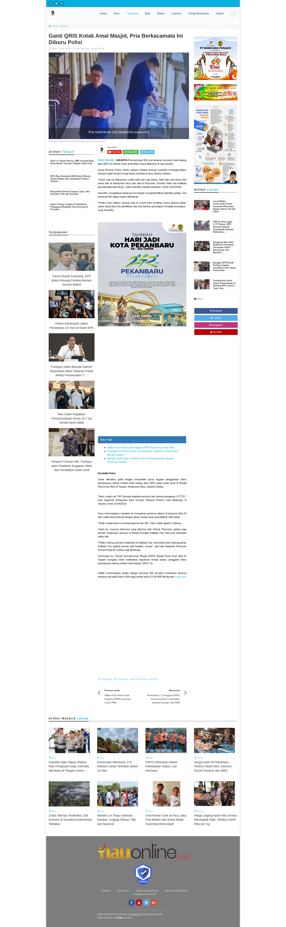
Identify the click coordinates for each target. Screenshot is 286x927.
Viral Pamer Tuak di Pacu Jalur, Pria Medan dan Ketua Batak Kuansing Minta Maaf (166, 819)
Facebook (216, 310)
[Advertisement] (142, 413)
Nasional (132, 13)
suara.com (180, 576)
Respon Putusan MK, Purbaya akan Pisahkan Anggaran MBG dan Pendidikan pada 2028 (71, 466)
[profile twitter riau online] (56, 3)
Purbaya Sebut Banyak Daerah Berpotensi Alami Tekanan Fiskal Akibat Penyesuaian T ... (71, 371)
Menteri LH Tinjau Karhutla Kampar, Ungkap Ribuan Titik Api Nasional (116, 819)
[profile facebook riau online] (51, 3)
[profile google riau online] (153, 902)
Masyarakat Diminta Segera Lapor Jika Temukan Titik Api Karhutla (70, 192)
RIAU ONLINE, (106, 160)
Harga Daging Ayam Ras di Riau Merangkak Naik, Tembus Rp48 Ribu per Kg (215, 819)
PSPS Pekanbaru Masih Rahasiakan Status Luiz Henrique (161, 766)
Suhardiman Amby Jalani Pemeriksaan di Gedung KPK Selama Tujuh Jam (224, 284)
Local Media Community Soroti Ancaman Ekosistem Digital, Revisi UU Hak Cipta (224, 206)
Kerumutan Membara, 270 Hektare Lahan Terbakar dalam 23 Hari (117, 766)
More (200, 298)
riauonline (153, 679)
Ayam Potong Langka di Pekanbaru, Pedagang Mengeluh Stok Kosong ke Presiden (69, 207)
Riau (116, 13)
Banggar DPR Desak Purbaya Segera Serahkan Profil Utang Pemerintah (224, 266)
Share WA (131, 152)
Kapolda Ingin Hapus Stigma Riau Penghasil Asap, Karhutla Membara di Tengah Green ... (69, 766)
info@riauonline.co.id (144, 894)
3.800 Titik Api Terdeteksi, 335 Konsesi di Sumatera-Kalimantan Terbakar (70, 819)
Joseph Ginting (97, 48)
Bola (147, 13)
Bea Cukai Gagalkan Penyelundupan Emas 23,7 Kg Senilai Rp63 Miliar (71, 418)
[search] (233, 13)
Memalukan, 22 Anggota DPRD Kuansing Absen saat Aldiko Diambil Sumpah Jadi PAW (163, 699)
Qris (115, 679)
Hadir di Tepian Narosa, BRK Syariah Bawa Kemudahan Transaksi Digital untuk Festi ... (72, 163)
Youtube (217, 332)
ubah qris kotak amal (139, 679)
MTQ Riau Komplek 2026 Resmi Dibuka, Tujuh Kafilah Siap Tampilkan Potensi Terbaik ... (70, 178)
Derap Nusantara (199, 13)
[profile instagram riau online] (61, 3)
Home (103, 13)
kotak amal (123, 679)
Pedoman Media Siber (176, 890)
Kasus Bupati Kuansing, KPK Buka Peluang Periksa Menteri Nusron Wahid (72, 280)
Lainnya (176, 13)
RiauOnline (136, 914)
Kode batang (106, 679)
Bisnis (161, 13)
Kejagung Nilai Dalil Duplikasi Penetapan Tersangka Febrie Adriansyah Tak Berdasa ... (223, 247)
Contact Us (123, 890)
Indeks (220, 13)
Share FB (148, 152)
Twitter (217, 318)
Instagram (217, 325)
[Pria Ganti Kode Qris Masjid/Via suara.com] (119, 96)
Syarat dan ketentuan (147, 890)
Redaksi (106, 890)
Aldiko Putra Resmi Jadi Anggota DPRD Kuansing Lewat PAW (140, 447)
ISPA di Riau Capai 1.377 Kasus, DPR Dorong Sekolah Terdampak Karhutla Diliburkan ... (223, 226)
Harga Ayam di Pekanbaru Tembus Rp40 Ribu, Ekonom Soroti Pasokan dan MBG (213, 766)
